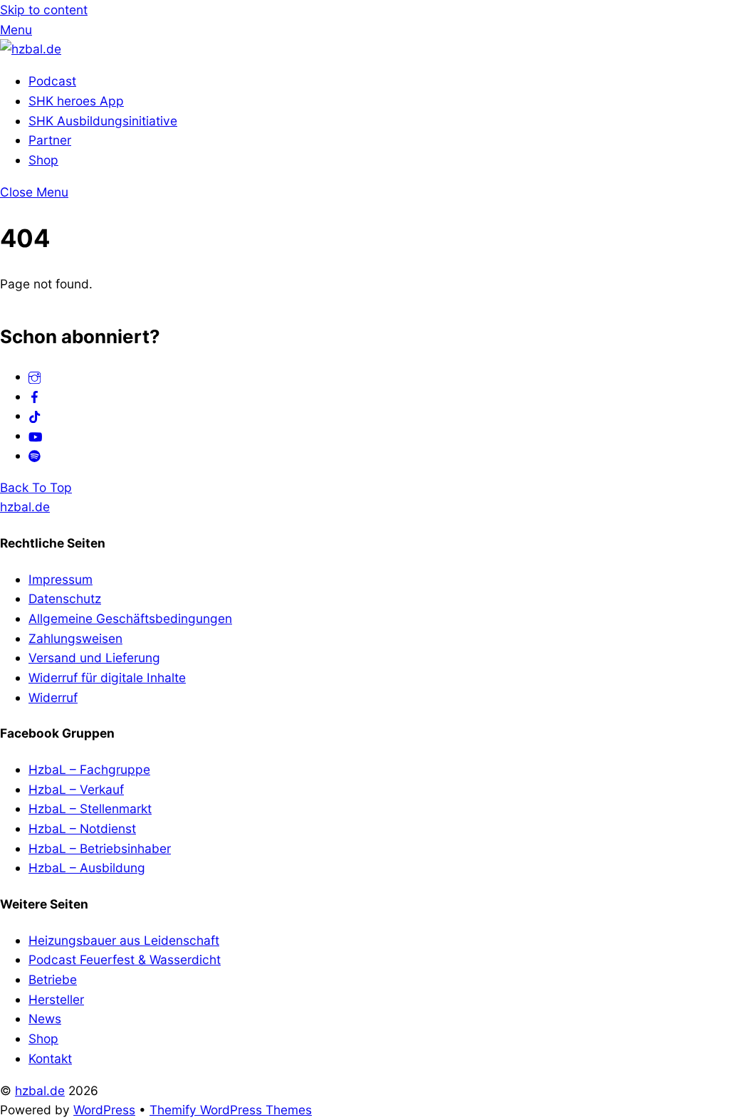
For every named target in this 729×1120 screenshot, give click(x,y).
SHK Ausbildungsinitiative (102, 120)
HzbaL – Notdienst (82, 828)
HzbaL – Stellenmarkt (90, 808)
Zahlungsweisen (75, 638)
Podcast (52, 80)
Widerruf (53, 697)
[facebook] (34, 396)
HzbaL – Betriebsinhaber (99, 848)
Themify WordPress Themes (231, 1109)
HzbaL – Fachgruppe (89, 769)
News (44, 1018)
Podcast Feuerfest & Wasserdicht (124, 959)
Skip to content (44, 9)
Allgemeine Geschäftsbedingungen (130, 618)
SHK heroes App (76, 100)
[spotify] (34, 455)
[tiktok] (34, 415)
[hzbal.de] (30, 48)
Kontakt (50, 1058)
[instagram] (34, 376)
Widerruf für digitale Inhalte (107, 677)
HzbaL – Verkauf (76, 789)
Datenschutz (64, 598)
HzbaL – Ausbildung (86, 867)
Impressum (60, 579)
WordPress (104, 1109)
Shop (43, 159)
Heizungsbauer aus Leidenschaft (123, 940)
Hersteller (56, 999)
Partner (49, 139)
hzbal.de (40, 1090)
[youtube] (35, 435)
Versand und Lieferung (94, 657)
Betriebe (52, 979)
